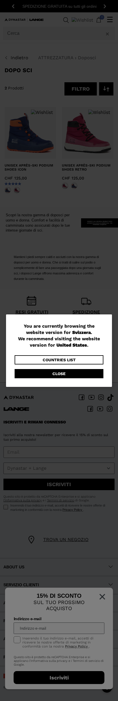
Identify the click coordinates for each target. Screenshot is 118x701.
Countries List (59, 360)
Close (59, 373)
